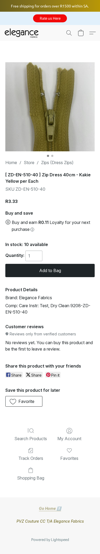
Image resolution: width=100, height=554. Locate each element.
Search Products (30, 438)
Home (11, 162)
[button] (50, 18)
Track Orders (30, 458)
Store (29, 162)
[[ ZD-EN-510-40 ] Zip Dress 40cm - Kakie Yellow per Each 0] (50, 106)
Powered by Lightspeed (50, 540)
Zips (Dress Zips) (57, 162)
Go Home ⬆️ (50, 508)
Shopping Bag (30, 478)
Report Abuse (50, 531)
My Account (69, 438)
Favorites (69, 458)
